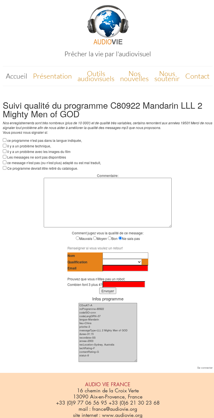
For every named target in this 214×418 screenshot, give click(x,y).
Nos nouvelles (134, 76)
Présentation (52, 76)
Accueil (16, 76)
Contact (197, 76)
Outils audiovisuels (96, 76)
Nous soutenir (167, 76)
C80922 (125, 105)
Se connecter (205, 368)
